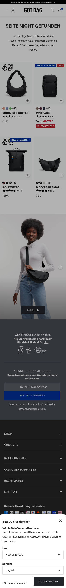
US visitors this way (14, 583)
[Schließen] (60, 521)
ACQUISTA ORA (48, 581)
